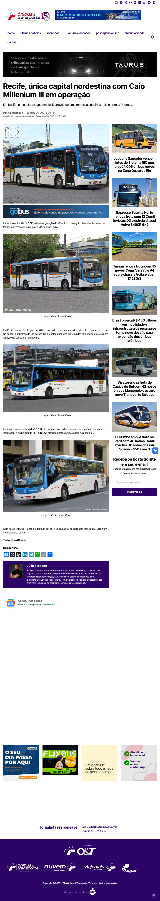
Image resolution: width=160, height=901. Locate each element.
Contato (12, 42)
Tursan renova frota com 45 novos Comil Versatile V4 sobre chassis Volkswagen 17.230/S (134, 272)
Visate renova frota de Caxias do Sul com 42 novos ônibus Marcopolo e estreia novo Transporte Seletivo (135, 388)
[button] (61, 33)
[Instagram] (116, 2)
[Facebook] (121, 2)
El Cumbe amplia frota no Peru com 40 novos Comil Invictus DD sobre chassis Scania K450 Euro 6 (135, 443)
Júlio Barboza (15, 112)
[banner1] (56, 211)
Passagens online (107, 33)
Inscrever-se (134, 491)
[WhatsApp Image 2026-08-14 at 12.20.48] (98, 14)
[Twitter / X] (125, 2)
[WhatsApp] (153, 2)
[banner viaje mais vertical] (139, 762)
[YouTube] (130, 2)
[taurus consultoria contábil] (80, 64)
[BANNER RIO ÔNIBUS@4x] (21, 762)
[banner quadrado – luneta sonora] (100, 762)
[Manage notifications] (154, 894)
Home (11, 33)
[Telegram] (149, 2)
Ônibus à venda (135, 33)
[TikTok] (144, 2)
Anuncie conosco (79, 33)
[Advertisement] (136, 520)
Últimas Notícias (30, 33)
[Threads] (139, 2)
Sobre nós (52, 33)
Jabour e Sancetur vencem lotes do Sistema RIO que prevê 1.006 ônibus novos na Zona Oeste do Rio (134, 164)
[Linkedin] (135, 2)
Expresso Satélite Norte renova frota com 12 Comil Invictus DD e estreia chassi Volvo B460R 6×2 (134, 218)
